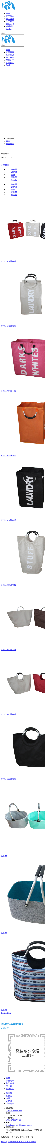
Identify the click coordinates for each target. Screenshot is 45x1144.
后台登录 (12, 1142)
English (9, 65)
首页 (8, 50)
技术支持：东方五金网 (26, 1142)
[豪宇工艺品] (8, 9)
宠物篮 (9, 1101)
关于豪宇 (10, 57)
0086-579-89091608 (14, 1110)
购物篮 (9, 1096)
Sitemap (4, 1142)
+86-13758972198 (13, 1120)
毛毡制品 (10, 1103)
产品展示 (10, 52)
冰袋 (8, 1098)
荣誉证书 (10, 60)
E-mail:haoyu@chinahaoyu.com (19, 1125)
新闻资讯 (10, 55)
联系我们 (10, 63)
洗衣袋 (9, 1093)
